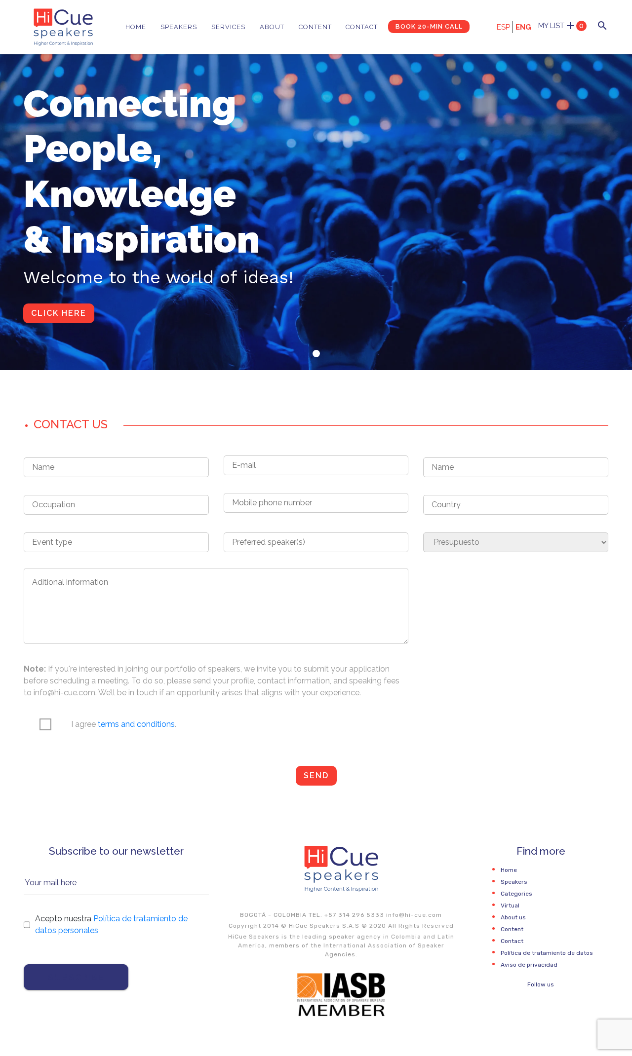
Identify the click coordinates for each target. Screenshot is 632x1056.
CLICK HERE (58, 313)
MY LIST (561, 25)
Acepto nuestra (111, 924)
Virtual (510, 905)
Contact (362, 27)
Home (135, 27)
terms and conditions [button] (136, 724)
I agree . (123, 724)
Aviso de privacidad (529, 964)
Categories (516, 893)
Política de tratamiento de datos (547, 952)
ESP (503, 27)
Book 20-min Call (429, 26)
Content (315, 27)
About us (513, 917)
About (272, 27)
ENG (523, 27)
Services (228, 27)
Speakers (178, 27)
